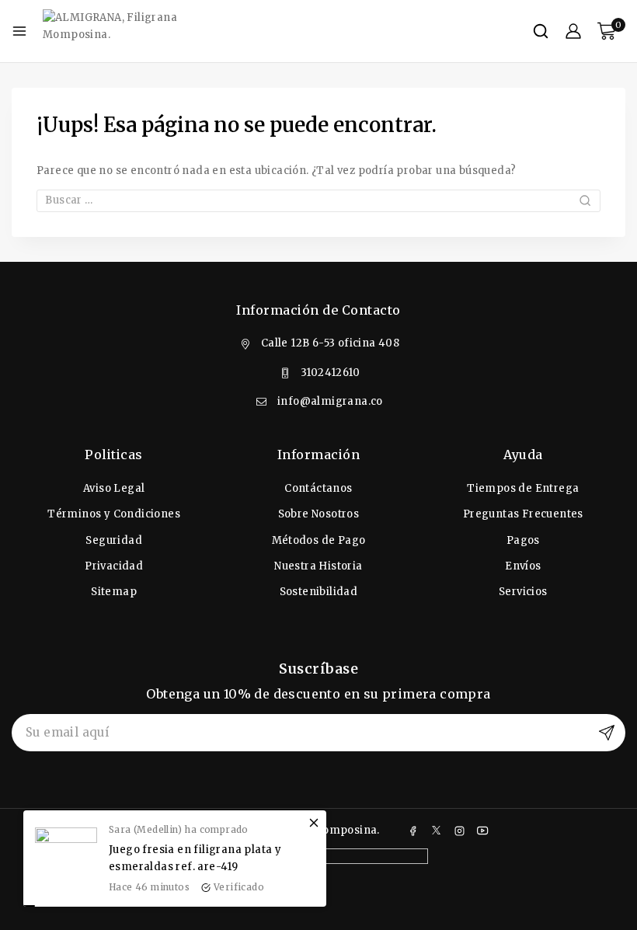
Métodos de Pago (319, 540)
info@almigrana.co (330, 401)
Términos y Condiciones (113, 514)
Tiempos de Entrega (523, 488)
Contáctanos (318, 488)
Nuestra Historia (318, 566)
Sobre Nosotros (319, 514)
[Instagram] (460, 830)
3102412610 (330, 372)
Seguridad (113, 540)
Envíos (523, 566)
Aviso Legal (113, 488)
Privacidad (114, 566)
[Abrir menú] (19, 31)
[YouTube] (482, 830)
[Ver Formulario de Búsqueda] (540, 31)
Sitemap (114, 591)
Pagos (523, 540)
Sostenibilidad (319, 591)
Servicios (523, 591)
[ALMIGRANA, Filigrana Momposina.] (120, 31)
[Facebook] (413, 830)
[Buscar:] (318, 200)
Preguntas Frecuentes (523, 514)
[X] (436, 830)
